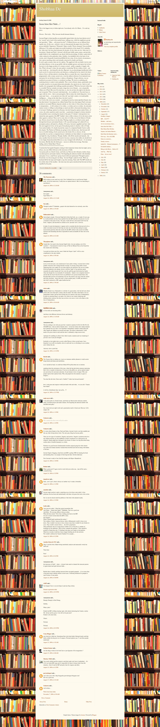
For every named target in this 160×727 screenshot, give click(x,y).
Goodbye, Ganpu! (105, 116)
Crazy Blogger (47, 634)
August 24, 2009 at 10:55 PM (51, 592)
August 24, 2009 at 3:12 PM (50, 484)
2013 (101, 91)
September (104, 111)
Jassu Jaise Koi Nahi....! (107, 126)
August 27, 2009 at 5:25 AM (50, 680)
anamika (45, 490)
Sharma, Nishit (47, 659)
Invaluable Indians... (106, 146)
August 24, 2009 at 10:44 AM (51, 302)
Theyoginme (46, 241)
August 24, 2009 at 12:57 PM (51, 392)
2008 (101, 175)
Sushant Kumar (47, 648)
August (103, 114)
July (102, 157)
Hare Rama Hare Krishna (107, 129)
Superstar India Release (116, 76)
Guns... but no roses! (106, 154)
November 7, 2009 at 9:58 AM (51, 694)
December (104, 104)
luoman (83, 715)
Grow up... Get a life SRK (108, 136)
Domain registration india (50, 589)
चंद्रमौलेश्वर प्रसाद (47, 308)
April (102, 165)
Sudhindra (102, 28)
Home (66, 702)
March (103, 167)
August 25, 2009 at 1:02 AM (50, 642)
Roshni (45, 466)
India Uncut (102, 32)
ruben (45, 288)
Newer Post (43, 702)
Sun (44, 204)
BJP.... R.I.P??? (105, 119)
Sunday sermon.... (105, 141)
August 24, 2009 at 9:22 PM (50, 536)
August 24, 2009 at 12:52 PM (51, 351)
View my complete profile (111, 46)
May (102, 162)
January (103, 172)
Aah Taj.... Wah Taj (106, 152)
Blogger (94, 715)
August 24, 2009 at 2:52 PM (50, 473)
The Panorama (47, 177)
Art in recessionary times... (108, 124)
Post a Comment (46, 698)
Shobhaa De (50, 9)
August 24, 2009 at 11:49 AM (51, 316)
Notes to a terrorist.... (106, 139)
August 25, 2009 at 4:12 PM (50, 667)
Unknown (46, 418)
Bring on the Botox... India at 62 (109, 149)
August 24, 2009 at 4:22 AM (50, 236)
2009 (101, 102)
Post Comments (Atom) (52, 705)
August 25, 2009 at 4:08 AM (50, 653)
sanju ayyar (46, 398)
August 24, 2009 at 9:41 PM (50, 556)
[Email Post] (60, 168)
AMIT (45, 583)
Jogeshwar (46, 479)
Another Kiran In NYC (49, 542)
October (103, 109)
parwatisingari (47, 673)
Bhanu (101, 30)
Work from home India (49, 692)
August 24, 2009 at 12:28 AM (51, 185)
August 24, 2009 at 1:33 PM (50, 412)
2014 (101, 89)
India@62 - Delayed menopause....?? (110, 144)
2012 (101, 94)
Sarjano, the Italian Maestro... (108, 131)
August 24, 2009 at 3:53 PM (50, 500)
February (103, 170)
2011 (101, 97)
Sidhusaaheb (47, 214)
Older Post (89, 702)
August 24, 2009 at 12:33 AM (51, 198)
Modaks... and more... (106, 121)
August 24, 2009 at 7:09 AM (50, 282)
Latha (45, 506)
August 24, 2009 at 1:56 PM (50, 461)
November (104, 106)
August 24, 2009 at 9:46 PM (50, 577)
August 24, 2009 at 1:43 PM (50, 423)
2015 (101, 86)
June (102, 160)
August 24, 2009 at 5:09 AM (50, 255)
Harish (45, 357)
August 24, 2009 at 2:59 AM (50, 209)
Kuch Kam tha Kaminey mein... (109, 134)
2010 (101, 99)
